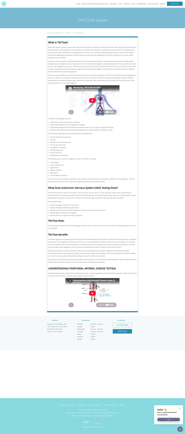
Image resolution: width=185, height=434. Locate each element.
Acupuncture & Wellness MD (55, 33)
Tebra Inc (72, 405)
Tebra (100, 427)
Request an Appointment (122, 331)
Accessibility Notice (110, 405)
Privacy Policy (82, 405)
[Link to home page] (3, 4)
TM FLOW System (79, 33)
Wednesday (90, 329)
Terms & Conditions (95, 405)
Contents (68, 33)
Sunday (86, 339)
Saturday (86, 336)
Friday (86, 334)
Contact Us (121, 405)
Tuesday (86, 326)
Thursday (90, 331)
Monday (90, 324)
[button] (175, 4)
